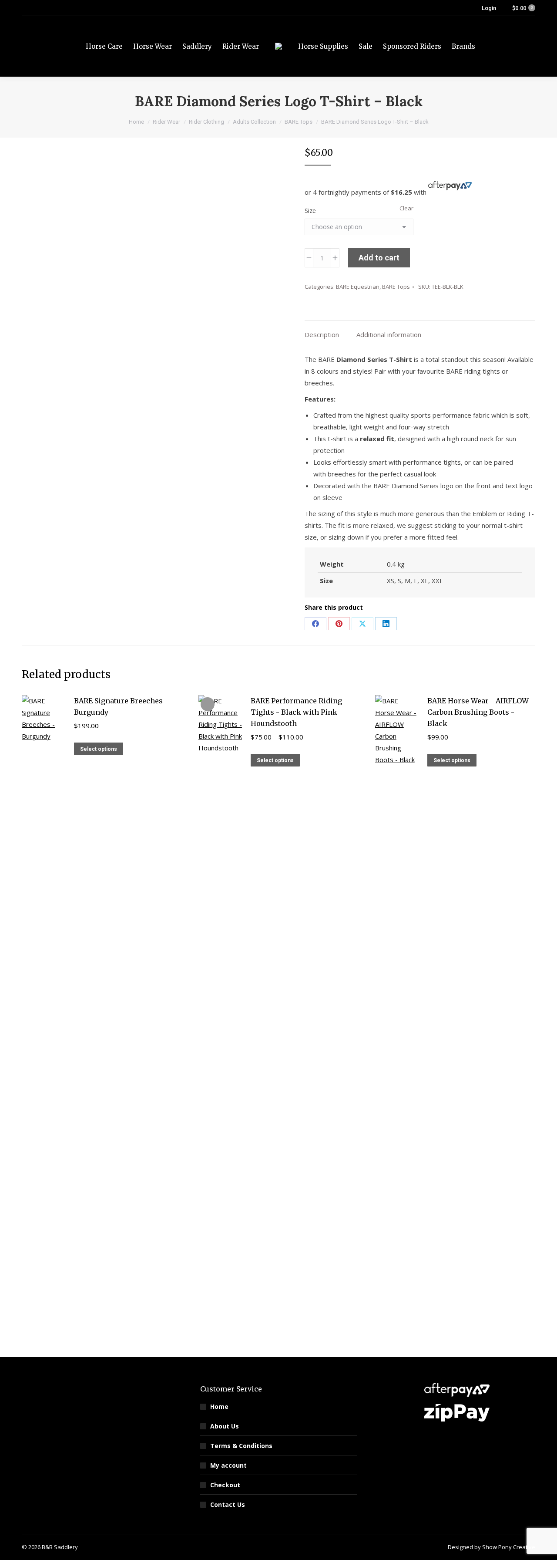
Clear (406, 208)
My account (228, 1465)
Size (310, 210)
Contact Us (227, 1504)
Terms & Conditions (241, 1446)
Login (489, 8)
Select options (98, 749)
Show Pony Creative (508, 1547)
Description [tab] (322, 334)
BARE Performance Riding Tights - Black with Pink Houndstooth (296, 712)
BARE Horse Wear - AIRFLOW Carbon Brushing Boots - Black (478, 712)
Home (219, 1406)
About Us (224, 1426)
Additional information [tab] (388, 334)
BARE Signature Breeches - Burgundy (121, 706)
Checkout (225, 1485)
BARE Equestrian (357, 286)
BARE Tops (396, 286)
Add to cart (379, 257)
